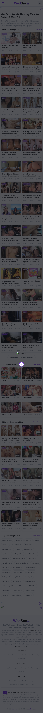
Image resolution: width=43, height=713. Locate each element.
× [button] (21, 364)
